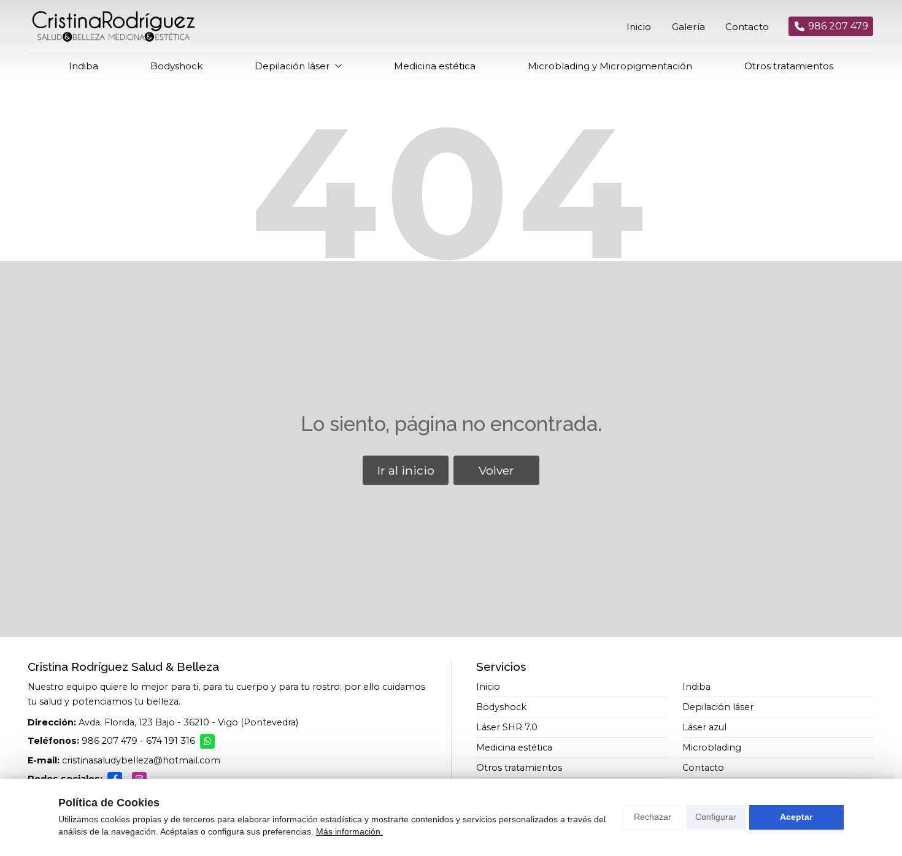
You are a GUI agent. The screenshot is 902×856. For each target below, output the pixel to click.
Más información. (349, 831)
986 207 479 (109, 740)
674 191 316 (170, 740)
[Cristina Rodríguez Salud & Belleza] (113, 26)
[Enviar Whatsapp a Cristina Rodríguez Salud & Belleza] (207, 741)
